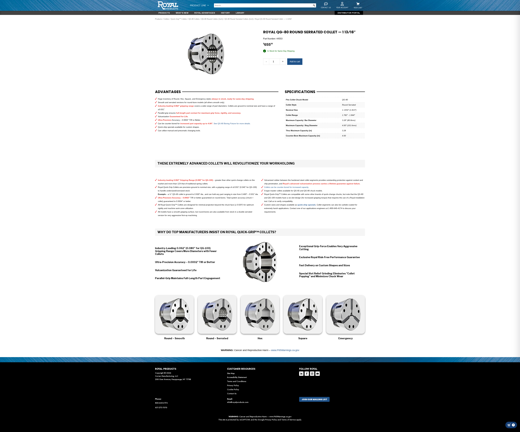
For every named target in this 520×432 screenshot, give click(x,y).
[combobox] (265, 5)
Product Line (198, 5)
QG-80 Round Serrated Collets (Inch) (239, 19)
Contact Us (231, 393)
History (225, 13)
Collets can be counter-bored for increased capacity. (286, 187)
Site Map (231, 373)
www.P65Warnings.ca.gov (285, 350)
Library (240, 13)
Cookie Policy (233, 389)
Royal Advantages (204, 13)
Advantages (168, 91)
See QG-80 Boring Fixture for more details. (232, 123)
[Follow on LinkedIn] (301, 373)
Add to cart (295, 61)
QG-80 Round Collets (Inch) (212, 19)
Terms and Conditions (236, 381)
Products (164, 13)
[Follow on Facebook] (307, 373)
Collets (166, 19)
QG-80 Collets (194, 19)
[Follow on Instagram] (312, 373)
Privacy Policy (233, 385)
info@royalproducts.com (237, 402)
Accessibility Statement (237, 377)
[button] (314, 5)
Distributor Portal (349, 13)
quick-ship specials (307, 205)
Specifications (300, 91)
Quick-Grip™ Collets (179, 19)
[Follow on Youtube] (317, 373)
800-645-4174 (161, 403)
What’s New (182, 13)
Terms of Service (288, 419)
